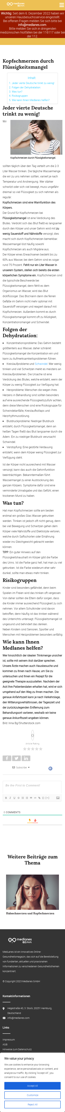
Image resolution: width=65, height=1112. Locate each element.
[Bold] (6, 798)
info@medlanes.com (32, 25)
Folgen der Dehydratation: (26, 87)
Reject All (32, 1104)
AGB (5, 1044)
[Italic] (10, 798)
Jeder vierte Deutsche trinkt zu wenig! (33, 83)
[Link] (39, 798)
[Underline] (14, 798)
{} (43, 797)
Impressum (9, 1039)
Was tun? (17, 91)
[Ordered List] (22, 798)
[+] (47, 797)
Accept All (32, 1085)
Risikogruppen (20, 95)
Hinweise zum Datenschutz (17, 1049)
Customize (32, 1095)
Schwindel (41, 364)
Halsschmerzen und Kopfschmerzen (30, 913)
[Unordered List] (27, 798)
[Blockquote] (31, 798)
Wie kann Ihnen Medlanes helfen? (30, 100)
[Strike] (18, 798)
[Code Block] (35, 798)
